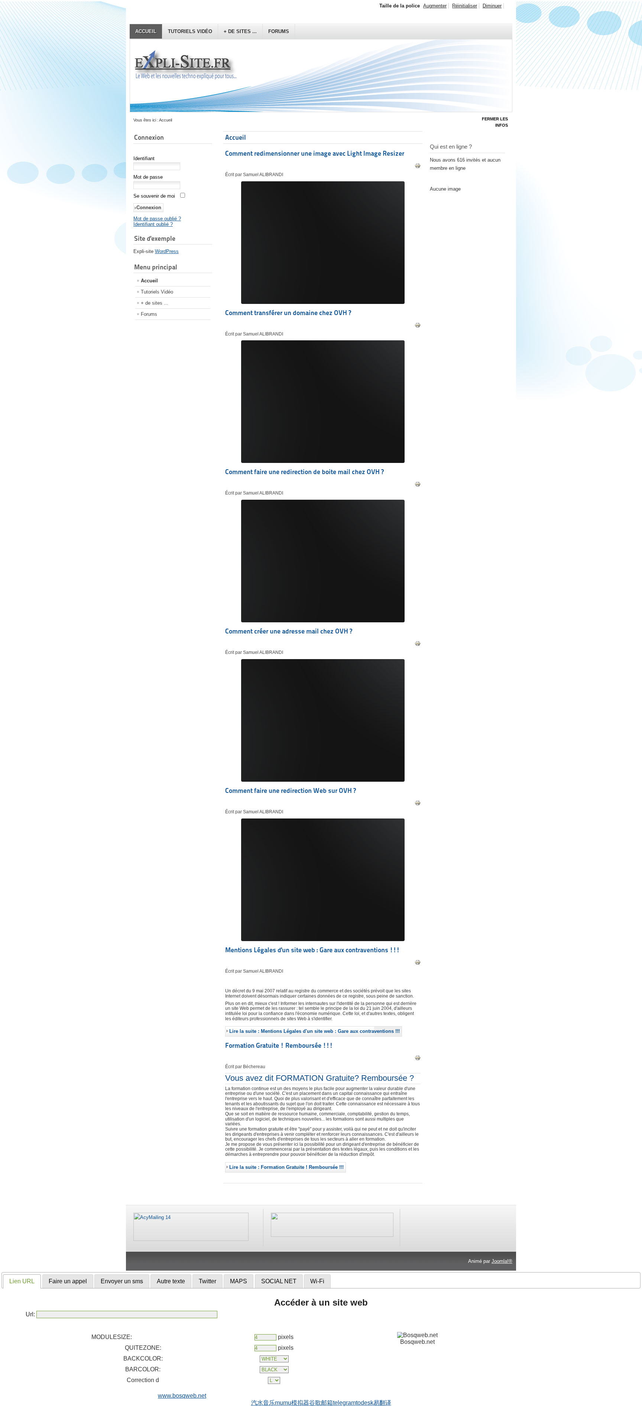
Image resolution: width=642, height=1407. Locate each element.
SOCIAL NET (278, 1281)
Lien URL (22, 1281)
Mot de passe (148, 177)
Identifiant (144, 158)
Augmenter (435, 6)
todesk (364, 1403)
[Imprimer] (418, 167)
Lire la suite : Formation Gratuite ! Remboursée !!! (286, 1167)
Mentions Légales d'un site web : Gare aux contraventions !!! (312, 950)
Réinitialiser (464, 6)
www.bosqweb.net (182, 1396)
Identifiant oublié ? (153, 224)
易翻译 (382, 1403)
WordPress (167, 251)
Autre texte (171, 1281)
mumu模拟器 (292, 1403)
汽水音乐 (263, 1403)
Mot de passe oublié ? (157, 218)
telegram (344, 1403)
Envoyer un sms (122, 1281)
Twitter (207, 1281)
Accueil (145, 31)
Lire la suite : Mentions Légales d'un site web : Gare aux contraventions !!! (314, 1031)
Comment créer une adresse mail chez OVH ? (288, 631)
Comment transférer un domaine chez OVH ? (288, 313)
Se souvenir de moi (154, 196)
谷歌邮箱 (321, 1403)
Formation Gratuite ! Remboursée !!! (279, 1045)
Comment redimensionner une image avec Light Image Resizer (314, 153)
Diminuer (492, 6)
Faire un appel (68, 1281)
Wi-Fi (317, 1281)
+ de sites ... (240, 31)
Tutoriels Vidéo (190, 31)
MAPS (238, 1281)
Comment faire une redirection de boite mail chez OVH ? (304, 472)
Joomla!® (502, 1261)
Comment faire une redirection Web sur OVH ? (290, 790)
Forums (278, 31)
